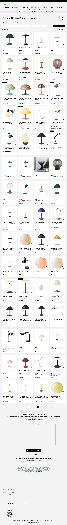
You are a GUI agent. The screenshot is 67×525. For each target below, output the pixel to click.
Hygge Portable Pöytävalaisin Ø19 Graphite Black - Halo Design (41, 148)
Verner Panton (10, 513)
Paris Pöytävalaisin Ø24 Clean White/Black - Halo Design (25, 223)
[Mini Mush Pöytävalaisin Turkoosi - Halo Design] (9, 93)
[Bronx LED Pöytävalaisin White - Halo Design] (41, 367)
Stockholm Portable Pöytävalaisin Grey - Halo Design (41, 197)
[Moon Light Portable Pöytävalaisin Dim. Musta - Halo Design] (25, 315)
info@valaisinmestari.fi (50, 520)
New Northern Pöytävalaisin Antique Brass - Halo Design (56, 296)
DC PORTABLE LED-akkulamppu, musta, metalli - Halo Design (25, 197)
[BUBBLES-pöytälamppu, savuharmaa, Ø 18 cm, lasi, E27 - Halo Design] (57, 168)
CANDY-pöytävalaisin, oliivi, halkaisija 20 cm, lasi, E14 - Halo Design (57, 397)
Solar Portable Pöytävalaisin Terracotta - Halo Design (24, 73)
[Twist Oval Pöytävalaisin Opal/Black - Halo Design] (25, 143)
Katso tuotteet (40, 11)
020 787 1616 (42, 520)
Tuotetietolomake (23, 51)
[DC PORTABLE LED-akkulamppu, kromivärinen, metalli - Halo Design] (9, 341)
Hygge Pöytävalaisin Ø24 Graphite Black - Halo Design (40, 320)
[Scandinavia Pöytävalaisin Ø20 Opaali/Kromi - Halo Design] (25, 290)
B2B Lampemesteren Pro (57, 506)
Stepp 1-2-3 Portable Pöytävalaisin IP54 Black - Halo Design (25, 173)
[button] (16, 45)
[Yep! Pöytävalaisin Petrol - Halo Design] (57, 93)
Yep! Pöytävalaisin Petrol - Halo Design (57, 99)
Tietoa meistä (41, 503)
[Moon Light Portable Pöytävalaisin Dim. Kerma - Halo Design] (9, 68)
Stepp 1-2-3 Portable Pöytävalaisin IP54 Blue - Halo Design (9, 173)
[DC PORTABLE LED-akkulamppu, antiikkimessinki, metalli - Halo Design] (57, 118)
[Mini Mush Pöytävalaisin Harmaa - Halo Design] (25, 93)
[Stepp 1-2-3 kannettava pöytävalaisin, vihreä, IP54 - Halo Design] (9, 218)
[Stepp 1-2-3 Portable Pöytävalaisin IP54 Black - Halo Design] (25, 168)
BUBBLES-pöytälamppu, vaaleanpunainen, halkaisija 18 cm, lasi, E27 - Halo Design (57, 73)
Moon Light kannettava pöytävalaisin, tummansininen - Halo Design (41, 223)
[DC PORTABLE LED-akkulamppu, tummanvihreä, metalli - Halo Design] (9, 143)
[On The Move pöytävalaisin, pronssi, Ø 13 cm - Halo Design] (41, 68)
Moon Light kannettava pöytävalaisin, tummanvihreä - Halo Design (40, 249)
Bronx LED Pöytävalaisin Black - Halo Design (57, 148)
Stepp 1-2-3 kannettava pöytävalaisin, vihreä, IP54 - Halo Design (9, 223)
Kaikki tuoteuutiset (9, 516)
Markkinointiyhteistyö (57, 507)
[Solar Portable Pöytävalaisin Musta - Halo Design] (57, 367)
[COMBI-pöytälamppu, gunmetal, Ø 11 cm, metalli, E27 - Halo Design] (41, 168)
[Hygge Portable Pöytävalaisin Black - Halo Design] (9, 315)
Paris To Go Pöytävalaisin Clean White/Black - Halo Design (57, 345)
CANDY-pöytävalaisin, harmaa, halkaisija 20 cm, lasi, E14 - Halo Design (25, 249)
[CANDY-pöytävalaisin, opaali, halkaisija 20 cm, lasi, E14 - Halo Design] (57, 267)
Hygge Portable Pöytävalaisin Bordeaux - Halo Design (24, 371)
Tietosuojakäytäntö (41, 506)
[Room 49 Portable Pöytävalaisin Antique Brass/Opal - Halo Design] (41, 391)
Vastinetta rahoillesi (10, 514)
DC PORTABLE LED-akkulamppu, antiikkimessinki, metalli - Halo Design (57, 123)
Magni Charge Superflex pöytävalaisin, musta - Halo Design (24, 345)
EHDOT (41, 505)
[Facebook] (6, 503)
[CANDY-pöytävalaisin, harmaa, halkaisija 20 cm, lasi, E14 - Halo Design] (25, 243)
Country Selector (41, 507)
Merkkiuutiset (57, 505)
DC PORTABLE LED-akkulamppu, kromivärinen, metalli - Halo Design (9, 345)
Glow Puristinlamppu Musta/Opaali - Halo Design (8, 123)
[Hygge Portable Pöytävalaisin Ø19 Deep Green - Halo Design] (9, 43)
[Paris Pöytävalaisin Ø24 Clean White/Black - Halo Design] (25, 218)
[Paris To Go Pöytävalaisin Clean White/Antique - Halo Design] (41, 43)
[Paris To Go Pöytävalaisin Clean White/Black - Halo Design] (57, 341)
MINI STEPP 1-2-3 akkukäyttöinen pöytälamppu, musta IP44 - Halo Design (25, 48)
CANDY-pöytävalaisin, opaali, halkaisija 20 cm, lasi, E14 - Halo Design (57, 272)
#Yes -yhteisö (57, 503)
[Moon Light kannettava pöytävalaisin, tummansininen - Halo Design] (41, 218)
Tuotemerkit (10, 13)
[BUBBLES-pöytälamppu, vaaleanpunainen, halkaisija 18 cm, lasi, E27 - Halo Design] (57, 68)
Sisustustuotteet (9, 515)
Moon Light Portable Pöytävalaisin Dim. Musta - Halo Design (25, 320)
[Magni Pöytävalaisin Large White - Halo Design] (57, 315)
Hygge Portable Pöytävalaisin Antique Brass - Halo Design (56, 249)
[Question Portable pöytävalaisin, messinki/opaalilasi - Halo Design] (57, 218)
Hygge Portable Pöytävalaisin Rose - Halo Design (9, 371)
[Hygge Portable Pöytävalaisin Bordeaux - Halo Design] (25, 367)
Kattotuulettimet (25, 7)
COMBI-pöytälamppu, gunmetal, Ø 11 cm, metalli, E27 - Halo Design (41, 173)
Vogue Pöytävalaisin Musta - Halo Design (25, 272)
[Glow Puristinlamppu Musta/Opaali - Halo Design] (9, 118)
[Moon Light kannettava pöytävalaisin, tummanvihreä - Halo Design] (41, 243)
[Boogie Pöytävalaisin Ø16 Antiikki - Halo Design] (41, 93)
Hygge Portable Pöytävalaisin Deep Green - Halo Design (56, 197)
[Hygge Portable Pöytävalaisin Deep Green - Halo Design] (57, 193)
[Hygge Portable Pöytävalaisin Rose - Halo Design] (9, 367)
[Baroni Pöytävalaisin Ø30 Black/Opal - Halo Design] (9, 290)
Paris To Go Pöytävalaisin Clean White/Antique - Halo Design (41, 48)
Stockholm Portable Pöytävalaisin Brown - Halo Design (41, 296)
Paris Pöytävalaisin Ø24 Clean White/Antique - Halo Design (9, 272)
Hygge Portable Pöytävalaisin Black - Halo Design (9, 320)
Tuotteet (4, 22)
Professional (37, 9)
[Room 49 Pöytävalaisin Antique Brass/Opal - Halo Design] (9, 391)
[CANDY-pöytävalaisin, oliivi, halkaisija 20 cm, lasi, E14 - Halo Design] (57, 391)
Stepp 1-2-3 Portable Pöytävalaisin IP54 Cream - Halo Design (25, 397)
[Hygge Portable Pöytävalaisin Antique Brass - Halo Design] (57, 243)
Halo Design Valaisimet (15, 13)
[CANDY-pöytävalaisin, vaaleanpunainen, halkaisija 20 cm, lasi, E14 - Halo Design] (41, 267)
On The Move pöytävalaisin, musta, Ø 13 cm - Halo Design (9, 249)
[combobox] (32, 4)
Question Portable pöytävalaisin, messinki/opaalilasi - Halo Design (57, 223)
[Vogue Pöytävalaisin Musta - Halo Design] (25, 267)
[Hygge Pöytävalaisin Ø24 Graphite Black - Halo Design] (41, 315)
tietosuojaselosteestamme (38, 471)
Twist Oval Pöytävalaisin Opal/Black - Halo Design (24, 148)
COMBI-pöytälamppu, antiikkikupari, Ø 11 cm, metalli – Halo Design (9, 197)
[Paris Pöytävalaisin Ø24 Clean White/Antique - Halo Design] (9, 267)
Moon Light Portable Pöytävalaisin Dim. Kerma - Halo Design (9, 73)
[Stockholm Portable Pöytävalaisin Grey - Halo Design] (41, 193)
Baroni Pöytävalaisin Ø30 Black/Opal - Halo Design (8, 296)
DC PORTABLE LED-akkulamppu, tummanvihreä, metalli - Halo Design (9, 148)
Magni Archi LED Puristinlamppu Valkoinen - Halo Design (41, 123)
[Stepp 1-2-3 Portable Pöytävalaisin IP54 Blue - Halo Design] (9, 168)
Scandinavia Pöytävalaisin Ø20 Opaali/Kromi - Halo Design (25, 296)
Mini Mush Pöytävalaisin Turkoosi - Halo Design (9, 99)
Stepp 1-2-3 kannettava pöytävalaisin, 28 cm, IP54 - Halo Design (57, 48)
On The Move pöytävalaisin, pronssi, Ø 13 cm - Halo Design (41, 73)
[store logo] (8, 4)
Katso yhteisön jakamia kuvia (33, 450)
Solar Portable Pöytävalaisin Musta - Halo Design (56, 371)
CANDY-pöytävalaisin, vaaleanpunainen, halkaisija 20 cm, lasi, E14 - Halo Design (41, 272)
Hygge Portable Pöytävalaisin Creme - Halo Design (40, 345)
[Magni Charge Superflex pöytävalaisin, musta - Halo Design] (25, 341)
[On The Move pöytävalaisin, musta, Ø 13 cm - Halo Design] (9, 243)
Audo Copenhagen (9, 512)
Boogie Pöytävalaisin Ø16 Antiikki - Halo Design (41, 99)
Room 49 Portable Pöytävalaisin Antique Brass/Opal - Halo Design (41, 397)
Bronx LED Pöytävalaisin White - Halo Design (41, 371)
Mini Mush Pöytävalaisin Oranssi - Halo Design (25, 123)
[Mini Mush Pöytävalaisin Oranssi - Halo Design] (25, 118)
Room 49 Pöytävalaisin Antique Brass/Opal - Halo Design (9, 397)
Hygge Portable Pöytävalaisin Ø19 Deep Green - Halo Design (9, 48)
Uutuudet (59, 7)
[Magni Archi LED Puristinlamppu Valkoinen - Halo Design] (41, 118)
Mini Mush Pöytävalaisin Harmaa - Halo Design (25, 99)
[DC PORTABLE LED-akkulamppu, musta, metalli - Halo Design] (25, 193)
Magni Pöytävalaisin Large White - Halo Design (57, 320)
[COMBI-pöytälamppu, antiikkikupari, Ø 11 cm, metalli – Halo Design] (9, 193)
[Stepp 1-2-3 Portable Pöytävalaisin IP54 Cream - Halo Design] (25, 391)
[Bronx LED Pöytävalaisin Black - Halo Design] (57, 143)
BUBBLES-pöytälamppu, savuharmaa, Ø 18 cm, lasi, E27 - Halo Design (57, 173)
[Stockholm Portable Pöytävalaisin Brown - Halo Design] (41, 290)
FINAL (49, 11)
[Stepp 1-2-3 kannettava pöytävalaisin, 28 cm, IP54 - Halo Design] (57, 43)
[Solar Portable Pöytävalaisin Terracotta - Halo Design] (25, 68)
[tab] (5, 26)
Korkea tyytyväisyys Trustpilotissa (11, 0)
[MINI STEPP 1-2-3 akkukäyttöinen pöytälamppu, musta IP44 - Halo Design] (25, 43)
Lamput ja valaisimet (5, 13)
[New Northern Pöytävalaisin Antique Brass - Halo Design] (57, 290)
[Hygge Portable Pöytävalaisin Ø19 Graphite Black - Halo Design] (41, 143)
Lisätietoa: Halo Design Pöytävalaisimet (16, 22)
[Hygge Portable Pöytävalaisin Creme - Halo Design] (41, 341)
